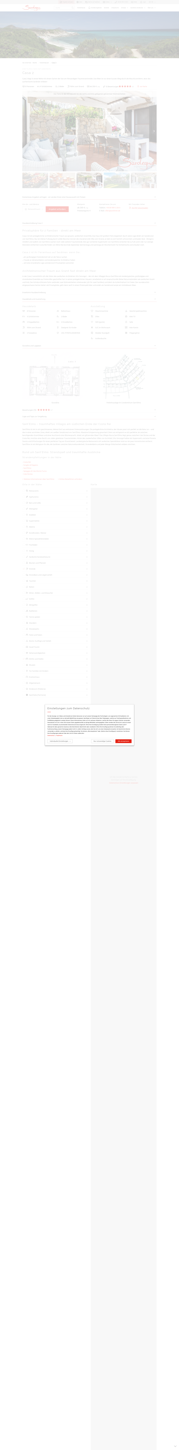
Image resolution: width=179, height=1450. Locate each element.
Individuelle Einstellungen (59, 741)
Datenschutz (51, 735)
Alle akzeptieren (123, 741)
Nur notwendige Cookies (102, 741)
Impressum (59, 735)
